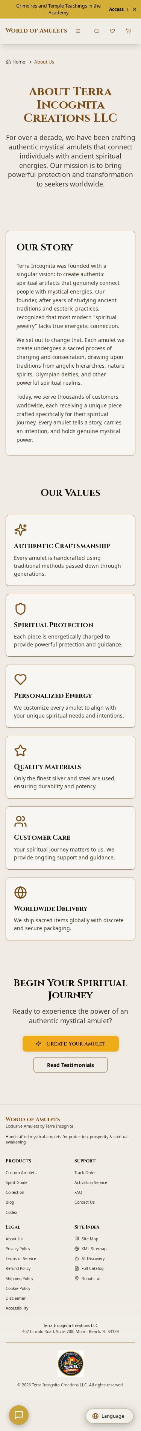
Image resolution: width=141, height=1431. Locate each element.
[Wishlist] (112, 31)
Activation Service (90, 1182)
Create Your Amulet (76, 1043)
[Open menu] (78, 31)
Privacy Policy (18, 1248)
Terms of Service (21, 1258)
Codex (11, 1212)
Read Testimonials (70, 1065)
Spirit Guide (16, 1182)
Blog (10, 1202)
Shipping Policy (19, 1278)
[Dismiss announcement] (134, 9)
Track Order (85, 1172)
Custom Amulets (21, 1172)
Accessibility (17, 1308)
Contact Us (84, 1202)
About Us (14, 1238)
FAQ (78, 1192)
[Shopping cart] (128, 31)
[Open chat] (19, 1415)
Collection (15, 1192)
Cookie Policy (18, 1288)
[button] (110, 1416)
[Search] (96, 31)
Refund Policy (18, 1268)
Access (116, 9)
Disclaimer (16, 1298)
